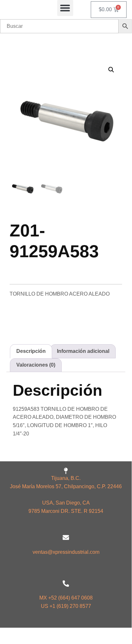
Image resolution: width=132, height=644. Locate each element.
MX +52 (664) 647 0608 (66, 597)
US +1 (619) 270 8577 (66, 606)
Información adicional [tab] (83, 351)
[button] (65, 8)
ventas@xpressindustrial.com (66, 552)
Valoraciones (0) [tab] (35, 365)
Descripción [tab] (31, 351)
